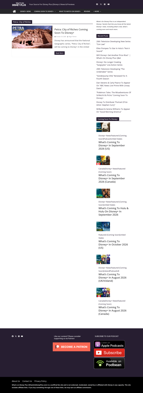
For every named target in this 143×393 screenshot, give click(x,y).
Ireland (107, 271)
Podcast (107, 139)
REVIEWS (87, 11)
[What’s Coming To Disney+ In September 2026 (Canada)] (103, 157)
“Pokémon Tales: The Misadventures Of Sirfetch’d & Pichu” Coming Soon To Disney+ (113, 95)
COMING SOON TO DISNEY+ (44, 11)
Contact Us (27, 381)
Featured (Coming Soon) (109, 235)
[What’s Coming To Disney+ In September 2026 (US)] (103, 124)
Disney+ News (105, 135)
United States (116, 139)
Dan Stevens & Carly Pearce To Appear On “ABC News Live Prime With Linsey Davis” (113, 85)
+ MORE (96, 11)
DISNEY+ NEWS (25, 11)
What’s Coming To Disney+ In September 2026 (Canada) (112, 178)
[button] (55, 11)
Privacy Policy (40, 381)
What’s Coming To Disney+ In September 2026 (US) (112, 145)
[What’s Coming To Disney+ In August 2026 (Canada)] (103, 289)
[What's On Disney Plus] (14, 11)
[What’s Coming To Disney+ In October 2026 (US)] (103, 223)
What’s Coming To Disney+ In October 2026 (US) (113, 244)
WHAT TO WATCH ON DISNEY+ (70, 11)
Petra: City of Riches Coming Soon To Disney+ (71, 31)
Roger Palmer (73, 36)
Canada (102, 168)
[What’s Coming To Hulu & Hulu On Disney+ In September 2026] (103, 190)
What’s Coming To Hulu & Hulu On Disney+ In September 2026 (114, 211)
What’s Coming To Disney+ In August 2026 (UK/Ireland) (112, 277)
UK (118, 271)
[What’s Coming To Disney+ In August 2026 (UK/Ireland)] (103, 256)
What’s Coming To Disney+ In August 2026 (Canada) (112, 310)
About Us (16, 381)
